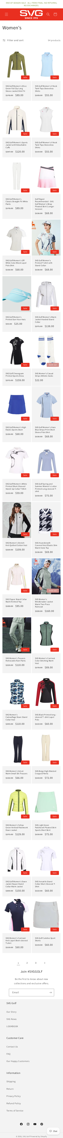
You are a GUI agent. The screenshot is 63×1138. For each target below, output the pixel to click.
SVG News (11, 1019)
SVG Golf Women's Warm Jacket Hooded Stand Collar (45, 319)
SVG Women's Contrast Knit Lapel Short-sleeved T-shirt (17, 940)
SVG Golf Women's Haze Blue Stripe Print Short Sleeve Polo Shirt (45, 429)
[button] (6, 14)
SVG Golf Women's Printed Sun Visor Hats (16, 318)
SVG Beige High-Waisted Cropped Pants (45, 772)
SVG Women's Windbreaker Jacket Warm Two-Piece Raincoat (44, 603)
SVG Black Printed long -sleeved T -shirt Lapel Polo (45, 717)
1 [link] (18, 962)
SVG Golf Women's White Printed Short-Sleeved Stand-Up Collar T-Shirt (16, 486)
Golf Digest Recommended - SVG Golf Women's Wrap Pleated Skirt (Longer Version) (44, 204)
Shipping (11, 1081)
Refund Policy (13, 1103)
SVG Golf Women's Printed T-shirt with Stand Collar (43, 263)
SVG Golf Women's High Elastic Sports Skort (16, 428)
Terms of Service (14, 1110)
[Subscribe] (50, 992)
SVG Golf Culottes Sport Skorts (45, 939)
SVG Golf (26, 1136)
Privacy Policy (13, 1096)
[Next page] (44, 962)
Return (10, 1088)
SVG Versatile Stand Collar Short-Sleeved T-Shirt (45, 884)
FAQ (8, 1053)
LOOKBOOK (12, 1026)
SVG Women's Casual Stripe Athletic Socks (44, 374)
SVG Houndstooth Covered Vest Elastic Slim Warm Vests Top (46, 545)
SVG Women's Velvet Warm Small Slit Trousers (16, 772)
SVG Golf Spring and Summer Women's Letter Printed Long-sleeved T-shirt (46, 487)
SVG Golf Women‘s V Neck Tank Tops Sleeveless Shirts (46, 88)
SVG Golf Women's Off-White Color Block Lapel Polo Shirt (16, 263)
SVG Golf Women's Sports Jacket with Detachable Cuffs (17, 145)
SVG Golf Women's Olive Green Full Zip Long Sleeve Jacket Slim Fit (16, 88)
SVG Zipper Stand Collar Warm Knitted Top (16, 600)
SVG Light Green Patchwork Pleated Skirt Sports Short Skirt (45, 827)
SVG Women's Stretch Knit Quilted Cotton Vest (16, 543)
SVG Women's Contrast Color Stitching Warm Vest (45, 660)
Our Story (11, 1011)
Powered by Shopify (38, 1136)
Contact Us (12, 1046)
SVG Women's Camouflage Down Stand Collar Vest (16, 717)
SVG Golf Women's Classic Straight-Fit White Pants (17, 201)
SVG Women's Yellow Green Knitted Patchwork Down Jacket (17, 827)
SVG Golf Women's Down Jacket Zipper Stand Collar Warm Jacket (16, 884)
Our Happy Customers (17, 1061)
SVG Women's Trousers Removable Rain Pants (16, 659)
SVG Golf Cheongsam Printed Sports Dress (15, 374)
